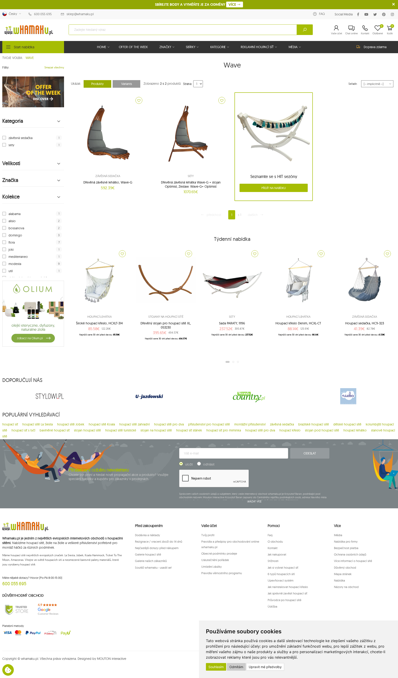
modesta (15, 264)
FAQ (322, 14)
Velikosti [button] (11, 163)
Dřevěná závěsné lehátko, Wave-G (107, 182)
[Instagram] (393, 14)
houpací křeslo (290, 430)
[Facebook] (359, 14)
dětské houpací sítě (347, 424)
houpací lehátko (355, 430)
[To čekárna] (138, 100)
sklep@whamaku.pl (80, 14)
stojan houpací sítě (87, 430)
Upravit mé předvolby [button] (265, 667)
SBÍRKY (190, 47)
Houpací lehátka (99, 316)
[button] (336, 30)
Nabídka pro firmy (346, 541)
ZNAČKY (165, 47)
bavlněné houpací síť (55, 430)
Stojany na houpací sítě (165, 316)
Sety (191, 176)
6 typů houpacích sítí (281, 574)
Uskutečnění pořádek (215, 560)
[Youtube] (367, 14)
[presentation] (62, 299)
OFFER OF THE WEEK (133, 47)
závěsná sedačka (20, 138)
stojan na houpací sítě (156, 430)
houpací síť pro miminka (223, 430)
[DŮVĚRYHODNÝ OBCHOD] (16, 609)
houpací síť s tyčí (23, 430)
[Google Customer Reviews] (49, 609)
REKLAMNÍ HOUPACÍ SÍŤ (257, 47)
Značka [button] (10, 180)
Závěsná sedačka (107, 176)
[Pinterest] (384, 14)
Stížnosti (273, 561)
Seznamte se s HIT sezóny (273, 176)
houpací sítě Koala (102, 424)
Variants (126, 84)
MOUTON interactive (111, 659)
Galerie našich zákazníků (151, 561)
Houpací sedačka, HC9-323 (364, 323)
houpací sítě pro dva (169, 424)
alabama (14, 214)
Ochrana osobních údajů (350, 554)
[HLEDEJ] (305, 29)
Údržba (272, 606)
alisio (12, 221)
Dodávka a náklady (147, 535)
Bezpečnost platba (346, 548)
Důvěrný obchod (345, 567)
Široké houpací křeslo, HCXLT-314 (99, 323)
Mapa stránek (342, 574)
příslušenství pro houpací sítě (209, 424)
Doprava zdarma (375, 47)
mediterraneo (18, 257)
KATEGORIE (218, 47)
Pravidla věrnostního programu (221, 573)
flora (12, 242)
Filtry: (5, 67)
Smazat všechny (54, 67)
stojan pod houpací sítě (322, 430)
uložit (189, 464)
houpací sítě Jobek (70, 424)
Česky (12, 14)
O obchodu (275, 541)
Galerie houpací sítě (148, 554)
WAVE (30, 58)
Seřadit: (352, 83)
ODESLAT (310, 453)
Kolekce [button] (11, 197)
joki (11, 249)
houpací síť (10, 424)
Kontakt (273, 548)
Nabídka (339, 580)
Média (338, 535)
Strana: (187, 84)
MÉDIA (293, 47)
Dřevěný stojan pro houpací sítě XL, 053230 (165, 325)
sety (11, 145)
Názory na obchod (346, 587)
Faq (270, 535)
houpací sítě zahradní (134, 424)
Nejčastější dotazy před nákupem (157, 548)
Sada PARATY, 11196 (232, 323)
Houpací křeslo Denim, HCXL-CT (298, 323)
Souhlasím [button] (216, 667)
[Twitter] (376, 14)
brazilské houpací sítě (313, 424)
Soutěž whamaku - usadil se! (153, 567)
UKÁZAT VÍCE (254, 501)
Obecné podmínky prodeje (219, 553)
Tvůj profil (207, 535)
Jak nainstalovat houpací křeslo (288, 587)
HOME (101, 47)
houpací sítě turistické (120, 430)
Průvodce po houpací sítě (284, 600)
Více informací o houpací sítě (353, 561)
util (11, 271)
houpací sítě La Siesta (37, 424)
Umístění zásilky (211, 566)
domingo (15, 235)
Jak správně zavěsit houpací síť (287, 593)
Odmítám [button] (236, 667)
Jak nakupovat (277, 554)
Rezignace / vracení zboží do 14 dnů (158, 541)
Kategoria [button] (12, 121)
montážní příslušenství (250, 424)
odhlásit (208, 464)
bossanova (16, 228)
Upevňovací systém (280, 580)
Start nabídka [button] (24, 47)
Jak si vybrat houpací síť (283, 567)
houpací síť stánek (189, 430)
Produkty (97, 84)
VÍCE (232, 4)
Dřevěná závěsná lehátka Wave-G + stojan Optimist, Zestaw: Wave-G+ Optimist (191, 184)
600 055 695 (42, 14)
